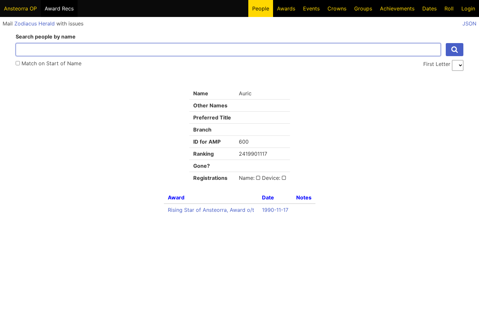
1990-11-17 (275, 210)
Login (468, 8)
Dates (429, 8)
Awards (286, 8)
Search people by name (46, 36)
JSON (469, 23)
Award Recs (59, 8)
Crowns (336, 8)
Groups (363, 8)
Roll (449, 8)
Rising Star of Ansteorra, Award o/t (211, 210)
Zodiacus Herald (34, 23)
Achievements (397, 8)
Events (311, 8)
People (260, 8)
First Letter (436, 64)
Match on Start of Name (50, 63)
